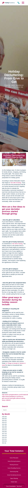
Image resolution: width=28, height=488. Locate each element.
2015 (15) (4, 437)
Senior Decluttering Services (14, 475)
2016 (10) (4, 435)
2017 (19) (4, 433)
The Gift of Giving (15, 182)
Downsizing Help (14, 471)
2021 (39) (4, 426)
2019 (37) (4, 429)
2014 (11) (4, 439)
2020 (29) (4, 428)
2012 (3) (4, 443)
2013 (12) (4, 441)
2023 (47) (4, 422)
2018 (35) (4, 431)
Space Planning (14, 478)
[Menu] (22, 3)
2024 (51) (4, 420)
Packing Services (14, 464)
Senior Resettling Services (14, 468)
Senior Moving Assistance (14, 461)
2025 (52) (4, 418)
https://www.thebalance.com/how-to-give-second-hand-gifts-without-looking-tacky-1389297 (13, 398)
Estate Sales (14, 481)
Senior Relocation (14, 457)
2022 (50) (4, 424)
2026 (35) (4, 416)
